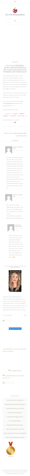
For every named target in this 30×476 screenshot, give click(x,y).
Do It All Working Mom (15, 12)
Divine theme (15, 470)
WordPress (16, 473)
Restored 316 (24, 470)
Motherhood (15, 62)
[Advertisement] (15, 42)
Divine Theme (17, 472)
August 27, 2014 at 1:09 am (18, 198)
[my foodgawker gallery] (15, 370)
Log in (22, 473)
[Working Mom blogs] (11, 456)
